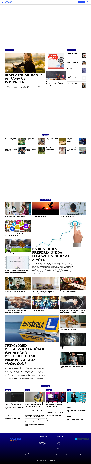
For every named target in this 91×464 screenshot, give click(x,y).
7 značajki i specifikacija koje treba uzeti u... (72, 140)
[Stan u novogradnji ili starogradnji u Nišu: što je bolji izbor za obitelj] (45, 283)
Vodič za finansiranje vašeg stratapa (53, 409)
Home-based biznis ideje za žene (15, 216)
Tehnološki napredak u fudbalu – (15, 253)
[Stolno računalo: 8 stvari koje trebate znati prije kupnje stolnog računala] (56, 397)
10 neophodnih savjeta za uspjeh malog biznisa (73, 61)
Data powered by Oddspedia (82, 436)
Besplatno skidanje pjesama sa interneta (23, 78)
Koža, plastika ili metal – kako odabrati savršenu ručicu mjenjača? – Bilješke (72, 311)
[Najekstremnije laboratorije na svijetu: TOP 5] (73, 339)
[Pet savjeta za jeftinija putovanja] (18, 283)
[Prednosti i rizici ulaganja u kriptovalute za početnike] (21, 150)
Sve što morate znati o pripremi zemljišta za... (11, 139)
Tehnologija (7, 390)
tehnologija (45, 135)
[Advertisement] (45, 25)
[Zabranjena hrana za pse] (73, 321)
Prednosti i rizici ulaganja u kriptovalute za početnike (11, 149)
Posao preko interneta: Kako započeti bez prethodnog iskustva (73, 85)
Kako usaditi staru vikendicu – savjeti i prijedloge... (30, 149)
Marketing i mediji (45, 199)
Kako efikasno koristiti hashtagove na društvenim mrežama (16, 234)
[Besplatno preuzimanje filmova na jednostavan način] (14, 397)
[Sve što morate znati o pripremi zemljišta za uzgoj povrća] (21, 141)
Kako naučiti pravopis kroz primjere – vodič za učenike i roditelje (55, 83)
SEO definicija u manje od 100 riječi (52, 139)
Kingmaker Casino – (38, 310)
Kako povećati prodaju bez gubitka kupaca (73, 76)
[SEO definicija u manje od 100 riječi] (62, 141)
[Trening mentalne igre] (73, 208)
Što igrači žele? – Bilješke (68, 291)
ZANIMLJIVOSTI (45, 386)
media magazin (9, 50)
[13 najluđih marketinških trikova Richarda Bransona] (62, 150)
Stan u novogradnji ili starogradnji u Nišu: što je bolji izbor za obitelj (43, 292)
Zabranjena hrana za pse (68, 329)
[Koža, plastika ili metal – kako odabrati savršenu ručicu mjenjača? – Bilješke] (73, 302)
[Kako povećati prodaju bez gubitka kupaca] (84, 78)
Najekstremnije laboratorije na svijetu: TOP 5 (72, 347)
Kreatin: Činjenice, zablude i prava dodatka (71, 366)
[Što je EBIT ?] (84, 70)
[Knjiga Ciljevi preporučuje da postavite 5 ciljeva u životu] (59, 233)
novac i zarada (72, 50)
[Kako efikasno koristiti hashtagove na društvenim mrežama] (18, 226)
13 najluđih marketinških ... (50, 148)
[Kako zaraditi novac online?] (76, 397)
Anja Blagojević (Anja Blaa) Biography (12, 415)
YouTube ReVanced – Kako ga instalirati (54, 412)
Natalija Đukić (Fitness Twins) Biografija (54, 415)
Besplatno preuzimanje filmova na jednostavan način (14, 403)
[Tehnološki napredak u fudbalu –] (18, 245)
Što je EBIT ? (70, 68)
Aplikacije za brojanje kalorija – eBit (31, 139)
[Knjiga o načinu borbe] (45, 208)
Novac (69, 390)
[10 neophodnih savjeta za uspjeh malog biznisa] (84, 63)
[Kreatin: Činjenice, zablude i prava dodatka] (73, 358)
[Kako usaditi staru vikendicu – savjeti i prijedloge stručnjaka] (41, 150)
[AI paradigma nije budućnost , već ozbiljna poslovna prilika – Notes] (18, 302)
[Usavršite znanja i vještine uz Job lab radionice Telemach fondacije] (82, 150)
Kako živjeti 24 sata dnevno (72, 54)
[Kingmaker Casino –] (45, 302)
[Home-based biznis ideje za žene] (18, 208)
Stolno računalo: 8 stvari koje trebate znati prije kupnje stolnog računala (55, 404)
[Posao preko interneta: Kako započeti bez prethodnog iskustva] (84, 85)
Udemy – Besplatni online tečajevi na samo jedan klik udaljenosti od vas (16, 271)
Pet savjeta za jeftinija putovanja (15, 291)
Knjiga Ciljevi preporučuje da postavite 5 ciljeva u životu (51, 254)
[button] (87, 2)
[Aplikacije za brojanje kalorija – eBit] (41, 141)
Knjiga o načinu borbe (39, 216)
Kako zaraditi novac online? (76, 403)
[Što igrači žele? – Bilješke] (73, 283)
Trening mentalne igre (67, 216)
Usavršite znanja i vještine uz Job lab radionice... (71, 149)
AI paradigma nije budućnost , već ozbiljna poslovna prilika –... (15, 311)
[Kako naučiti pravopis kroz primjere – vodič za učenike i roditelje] (56, 75)
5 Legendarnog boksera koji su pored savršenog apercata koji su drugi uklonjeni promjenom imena (34, 405)
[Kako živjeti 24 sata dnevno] (84, 55)
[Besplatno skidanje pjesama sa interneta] (25, 63)
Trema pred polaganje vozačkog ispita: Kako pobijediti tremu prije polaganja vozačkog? (25, 354)
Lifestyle (28, 390)
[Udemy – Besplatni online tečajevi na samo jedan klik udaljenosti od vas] (18, 262)
